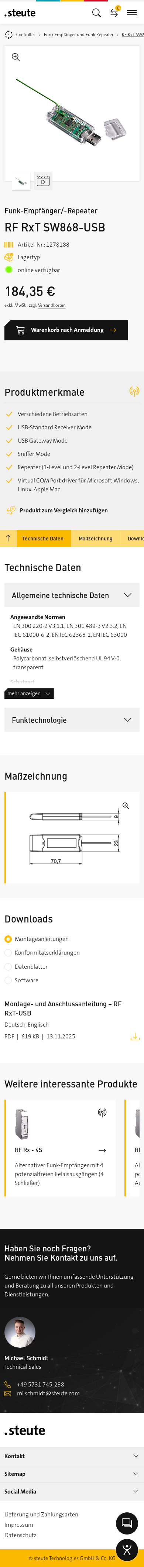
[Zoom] (72, 113)
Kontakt (14, 1456)
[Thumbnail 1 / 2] (21, 181)
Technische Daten (43, 538)
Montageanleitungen (42, 939)
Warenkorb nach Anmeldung (67, 330)
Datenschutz (20, 1535)
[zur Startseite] (19, 13)
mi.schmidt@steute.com (48, 1393)
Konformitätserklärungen (47, 952)
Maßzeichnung (96, 538)
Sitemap (14, 1474)
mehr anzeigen (24, 693)
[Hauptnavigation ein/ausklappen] (96, 12)
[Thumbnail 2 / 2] (43, 181)
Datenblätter (31, 966)
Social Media (20, 1491)
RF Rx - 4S (28, 1149)
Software (26, 980)
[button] (72, 595)
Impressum (18, 1525)
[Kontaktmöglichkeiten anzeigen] (127, 1523)
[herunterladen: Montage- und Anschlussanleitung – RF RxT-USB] (135, 1036)
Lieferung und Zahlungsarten (41, 1514)
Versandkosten (52, 305)
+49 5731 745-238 (40, 1384)
